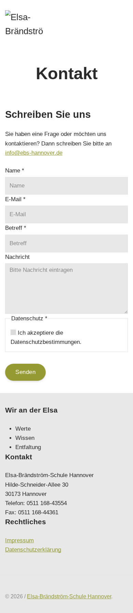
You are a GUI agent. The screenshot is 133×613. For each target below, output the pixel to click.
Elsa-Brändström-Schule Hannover (69, 596)
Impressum (19, 540)
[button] (123, 25)
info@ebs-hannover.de (33, 153)
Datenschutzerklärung (33, 549)
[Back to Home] (26, 25)
